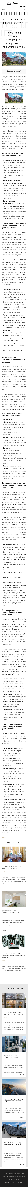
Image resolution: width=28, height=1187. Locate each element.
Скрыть (18, 71)
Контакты (12, 1182)
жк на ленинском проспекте (15, 206)
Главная (7, 1182)
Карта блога (20, 1182)
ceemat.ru (17, 1173)
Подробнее (4, 888)
